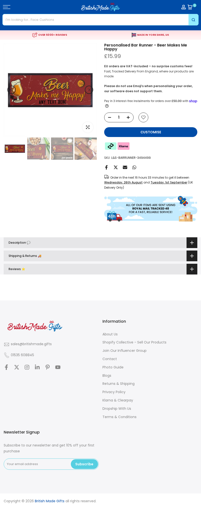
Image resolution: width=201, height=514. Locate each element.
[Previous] (11, 90)
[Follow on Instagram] (27, 367)
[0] (190, 7)
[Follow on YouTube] (58, 367)
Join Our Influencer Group (124, 350)
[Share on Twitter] (115, 167)
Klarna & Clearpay (117, 400)
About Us (110, 334)
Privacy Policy (114, 391)
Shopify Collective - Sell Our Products (134, 342)
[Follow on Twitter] (16, 367)
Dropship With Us (116, 408)
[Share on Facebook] (106, 167)
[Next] (89, 90)
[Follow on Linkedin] (37, 367)
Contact (109, 358)
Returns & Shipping (118, 383)
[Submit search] (193, 19)
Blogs (106, 375)
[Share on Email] (125, 167)
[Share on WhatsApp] (134, 167)
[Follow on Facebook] (6, 367)
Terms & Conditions (119, 416)
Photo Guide (113, 367)
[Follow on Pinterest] (47, 367)
